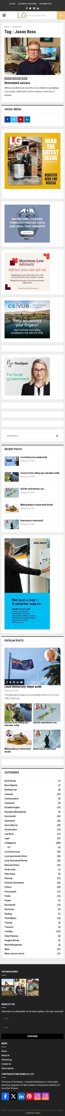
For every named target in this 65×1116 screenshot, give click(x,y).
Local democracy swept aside (33, 457)
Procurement (10, 891)
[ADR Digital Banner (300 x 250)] (27, 242)
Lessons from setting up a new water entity (39, 473)
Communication (12, 798)
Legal (7, 838)
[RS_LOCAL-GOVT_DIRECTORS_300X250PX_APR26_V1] (27, 394)
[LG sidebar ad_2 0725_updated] (27, 290)
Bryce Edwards (11, 785)
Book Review (10, 781)
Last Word (9, 834)
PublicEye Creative (33, 1113)
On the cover (10, 869)
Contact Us (6, 1064)
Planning (8, 878)
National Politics (12, 865)
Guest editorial (11, 825)
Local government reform (16, 856)
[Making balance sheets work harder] (12, 508)
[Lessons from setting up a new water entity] (12, 477)
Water (24, 78)
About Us (6, 1055)
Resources (9, 909)
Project (8, 900)
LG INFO (12, 4)
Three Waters (10, 918)
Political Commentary (14, 882)
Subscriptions (8, 1068)
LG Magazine (10, 843)
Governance (10, 821)
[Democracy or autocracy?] (12, 524)
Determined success (17, 83)
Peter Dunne (10, 874)
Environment (10, 816)
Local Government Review (16, 860)
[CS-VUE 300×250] (27, 337)
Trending (16, 78)
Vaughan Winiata (12, 940)
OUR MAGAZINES (45, 4)
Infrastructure (11, 829)
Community (10, 803)
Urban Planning (11, 936)
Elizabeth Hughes (12, 807)
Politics (8, 887)
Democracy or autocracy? (31, 520)
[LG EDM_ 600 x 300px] (27, 628)
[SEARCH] (57, 436)
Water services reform (14, 953)
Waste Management (13, 945)
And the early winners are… (32, 489)
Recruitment (10, 905)
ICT (9, 847)
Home (4, 1051)
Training (8, 922)
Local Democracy (12, 852)
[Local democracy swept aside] (12, 461)
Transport (9, 927)
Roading (8, 914)
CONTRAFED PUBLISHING (27, 4)
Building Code (11, 789)
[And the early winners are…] (12, 492)
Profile (8, 78)
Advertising (7, 1059)
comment (9, 794)
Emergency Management (15, 812)
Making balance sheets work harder (36, 505)
